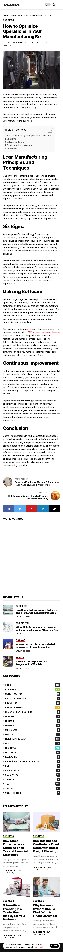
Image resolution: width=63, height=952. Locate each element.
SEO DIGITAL (32, 775)
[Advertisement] (31, 559)
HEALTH (32, 734)
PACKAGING (32, 757)
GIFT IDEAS (32, 730)
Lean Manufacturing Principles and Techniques (29, 135)
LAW (32, 743)
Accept (54, 946)
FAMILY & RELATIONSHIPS (32, 712)
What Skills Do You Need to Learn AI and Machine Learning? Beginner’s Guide (36, 630)
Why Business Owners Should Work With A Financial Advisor (45, 911)
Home (5, 15)
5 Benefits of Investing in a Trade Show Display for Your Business (14, 912)
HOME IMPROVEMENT (32, 739)
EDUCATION (32, 703)
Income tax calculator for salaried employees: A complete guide (35, 646)
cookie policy (39, 947)
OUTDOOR (32, 752)
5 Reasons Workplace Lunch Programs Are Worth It (32, 663)
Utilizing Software (15, 142)
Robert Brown (15, 43)
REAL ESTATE (32, 770)
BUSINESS (15, 15)
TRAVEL (32, 788)
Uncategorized (32, 793)
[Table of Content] (50, 130)
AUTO (32, 685)
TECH (32, 784)
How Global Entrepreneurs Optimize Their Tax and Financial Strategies (36, 611)
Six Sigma (11, 139)
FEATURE (32, 721)
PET (32, 766)
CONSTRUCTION (32, 694)
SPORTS (32, 779)
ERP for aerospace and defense (44, 332)
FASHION (32, 716)
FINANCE (32, 725)
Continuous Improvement (19, 145)
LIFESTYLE (32, 748)
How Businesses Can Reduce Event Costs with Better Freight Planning (46, 846)
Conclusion (12, 148)
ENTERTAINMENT (32, 707)
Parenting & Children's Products (32, 761)
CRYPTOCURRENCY (32, 698)
